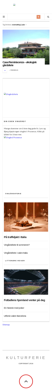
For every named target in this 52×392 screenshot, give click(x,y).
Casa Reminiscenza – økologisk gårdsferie (19, 64)
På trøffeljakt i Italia (15, 237)
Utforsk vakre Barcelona (15, 316)
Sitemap (6, 325)
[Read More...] (5, 70)
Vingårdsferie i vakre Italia (16, 253)
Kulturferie (26, 358)
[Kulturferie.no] (26, 6)
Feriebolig (14, 70)
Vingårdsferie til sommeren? (17, 245)
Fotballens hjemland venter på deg (24, 300)
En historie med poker (14, 308)
